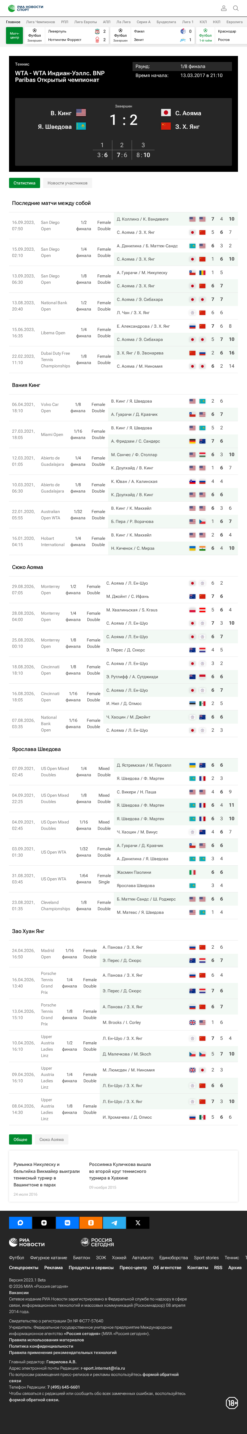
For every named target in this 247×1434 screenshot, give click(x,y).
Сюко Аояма (51, 1139)
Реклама (53, 1267)
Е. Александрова (133, 326)
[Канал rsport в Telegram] (114, 1223)
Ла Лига (124, 22)
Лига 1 (188, 22)
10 (231, 219)
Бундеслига (166, 22)
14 (231, 366)
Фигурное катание (48, 1257)
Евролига (235, 22)
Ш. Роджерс (164, 899)
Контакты (197, 1267)
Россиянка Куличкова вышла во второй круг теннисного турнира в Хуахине (120, 1171)
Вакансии (19, 1292)
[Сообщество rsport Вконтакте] (67, 1223)
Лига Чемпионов (40, 22)
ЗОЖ (101, 1257)
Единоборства (173, 1257)
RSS (218, 1267)
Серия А (144, 22)
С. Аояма (188, 113)
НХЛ (216, 22)
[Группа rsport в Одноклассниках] (91, 1223)
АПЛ (107, 22)
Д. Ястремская (131, 765)
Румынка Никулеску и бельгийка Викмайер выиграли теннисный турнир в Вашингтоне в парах (47, 1175)
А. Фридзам (122, 441)
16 (231, 353)
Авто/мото (142, 1257)
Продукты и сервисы (91, 1267)
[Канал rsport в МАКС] (20, 1223)
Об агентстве (167, 1267)
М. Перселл (160, 765)
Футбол (16, 1257)
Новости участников (68, 183)
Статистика (25, 183)
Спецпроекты (23, 1267)
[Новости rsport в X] (138, 1223)
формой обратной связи (33, 1399)
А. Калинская (144, 481)
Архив (235, 1267)
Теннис (22, 64)
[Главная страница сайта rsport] (39, 8)
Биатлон (81, 1257)
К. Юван (119, 481)
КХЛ (203, 22)
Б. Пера (118, 521)
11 (231, 805)
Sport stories (206, 1257)
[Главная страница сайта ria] (10, 8)
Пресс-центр (133, 1267)
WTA (21, 73)
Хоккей (119, 1257)
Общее (20, 1139)
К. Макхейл (141, 508)
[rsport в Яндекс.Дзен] (44, 1223)
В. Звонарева (150, 353)
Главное (13, 22)
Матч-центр (14, 35)
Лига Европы (85, 22)
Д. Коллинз (128, 219)
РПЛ (64, 22)
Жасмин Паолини (134, 872)
